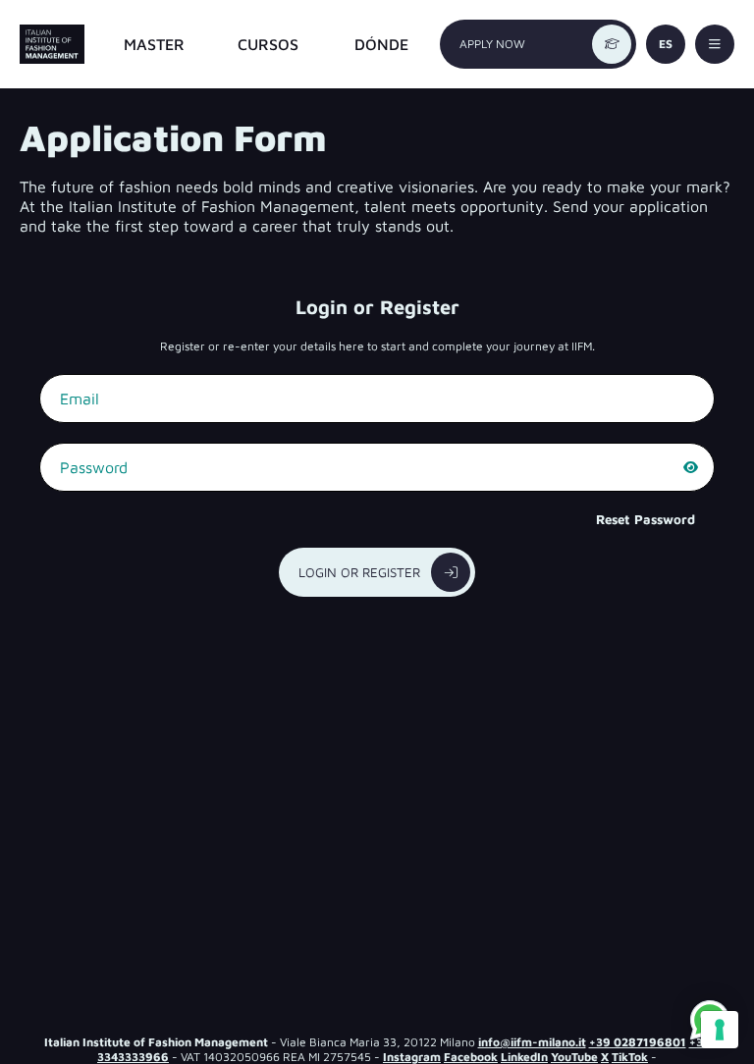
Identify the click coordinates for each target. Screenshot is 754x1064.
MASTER (154, 44)
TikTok (630, 1056)
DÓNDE (381, 44)
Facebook (471, 1056)
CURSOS (268, 44)
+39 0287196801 (637, 1042)
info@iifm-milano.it (532, 1042)
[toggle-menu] (714, 44)
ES (666, 43)
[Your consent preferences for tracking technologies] (719, 1029)
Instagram (412, 1056)
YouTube (574, 1056)
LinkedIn (524, 1056)
